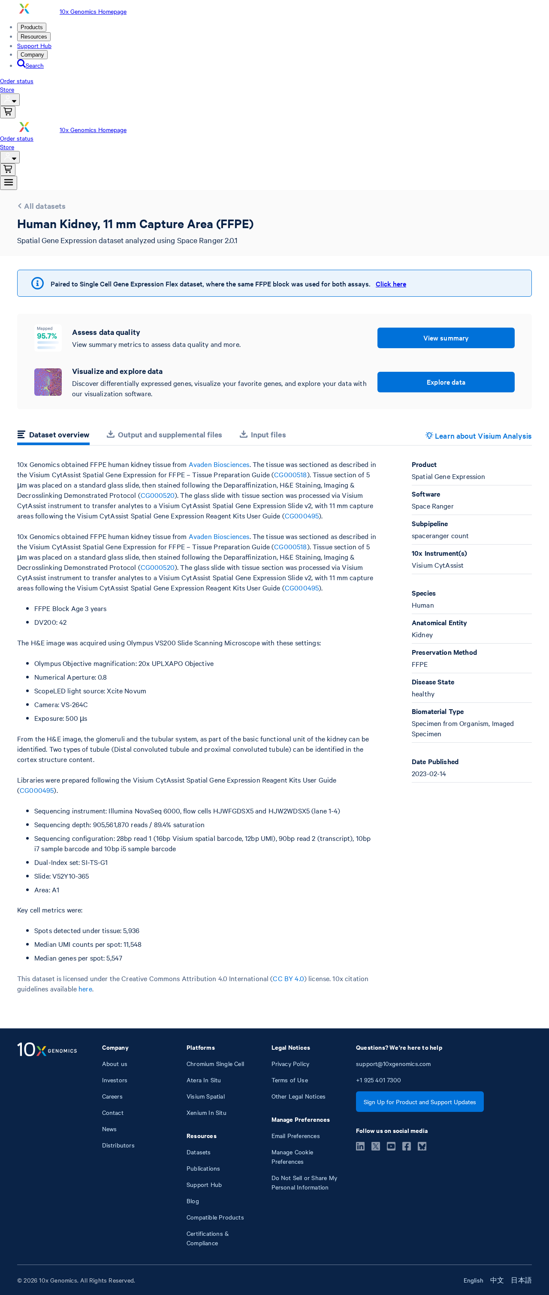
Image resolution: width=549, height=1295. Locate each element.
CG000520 (158, 495)
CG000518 (290, 474)
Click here (391, 283)
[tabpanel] (274, 726)
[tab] (53, 435)
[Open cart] (7, 112)
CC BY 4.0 (288, 978)
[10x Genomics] (47, 1144)
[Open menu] (8, 183)
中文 (497, 1280)
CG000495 (302, 515)
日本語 (521, 1280)
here (85, 988)
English (473, 1280)
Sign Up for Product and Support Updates (420, 1101)
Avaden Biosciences (219, 464)
